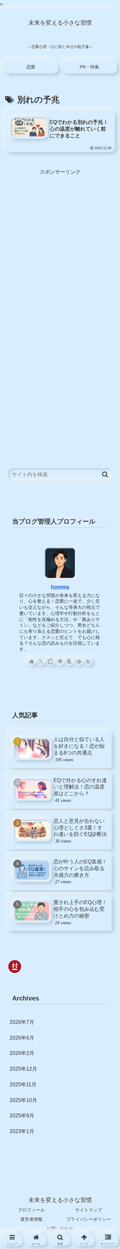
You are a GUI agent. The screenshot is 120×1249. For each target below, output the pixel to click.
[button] (105, 474)
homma (60, 587)
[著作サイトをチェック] (31, 661)
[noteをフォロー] (50, 661)
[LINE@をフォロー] (60, 661)
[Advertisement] (60, 237)
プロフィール (31, 1209)
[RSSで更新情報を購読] (88, 661)
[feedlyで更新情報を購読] (79, 661)
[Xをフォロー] (41, 661)
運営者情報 (31, 1219)
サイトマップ (88, 1209)
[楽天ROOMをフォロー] (69, 661)
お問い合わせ (59, 1228)
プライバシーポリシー (88, 1219)
